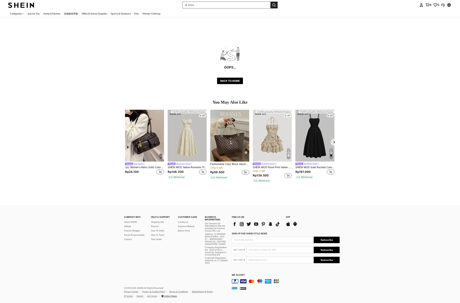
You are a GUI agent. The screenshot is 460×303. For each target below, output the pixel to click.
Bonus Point (184, 230)
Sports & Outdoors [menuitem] (121, 13)
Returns (155, 226)
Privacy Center (131, 291)
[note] (177, 177)
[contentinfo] (286, 281)
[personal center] (421, 5)
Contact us (183, 222)
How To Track (157, 235)
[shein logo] (21, 5)
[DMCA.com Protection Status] (243, 288)
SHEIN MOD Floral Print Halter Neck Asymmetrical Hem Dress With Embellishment (272, 167)
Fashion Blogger (132, 230)
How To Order (157, 230)
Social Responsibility (134, 235)
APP (288, 217)
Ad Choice (152, 296)
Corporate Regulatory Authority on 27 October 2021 (216, 260)
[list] (257, 224)
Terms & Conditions (178, 291)
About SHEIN (130, 222)
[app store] (288, 225)
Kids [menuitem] (136, 13)
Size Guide (156, 239)
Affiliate (127, 226)
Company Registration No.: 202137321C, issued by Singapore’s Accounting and (216, 251)
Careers (128, 239)
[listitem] (144, 144)
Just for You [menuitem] (34, 13)
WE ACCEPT (238, 275)
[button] (443, 5)
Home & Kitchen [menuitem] (51, 13)
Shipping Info (157, 222)
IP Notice (128, 296)
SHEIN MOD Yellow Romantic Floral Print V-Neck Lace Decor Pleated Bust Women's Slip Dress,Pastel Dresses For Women (187, 167)
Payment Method (186, 226)
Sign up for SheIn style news (249, 233)
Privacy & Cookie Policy (153, 291)
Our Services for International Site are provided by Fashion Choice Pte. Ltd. (215, 227)
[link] (428, 5)
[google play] (295, 225)
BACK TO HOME (230, 80)
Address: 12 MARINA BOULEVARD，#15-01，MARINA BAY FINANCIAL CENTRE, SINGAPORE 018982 (215, 239)
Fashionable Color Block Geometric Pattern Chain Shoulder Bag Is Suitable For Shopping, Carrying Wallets (229, 164)
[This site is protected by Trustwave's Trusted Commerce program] (234, 288)
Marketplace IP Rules (202, 291)
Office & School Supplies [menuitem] (94, 13)
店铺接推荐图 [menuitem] (71, 13)
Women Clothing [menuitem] (151, 13)
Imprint (140, 296)
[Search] (274, 5)
